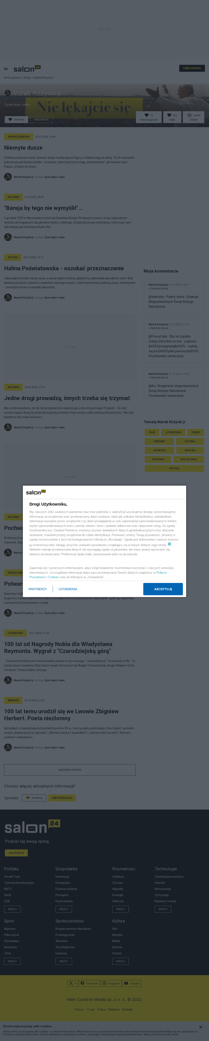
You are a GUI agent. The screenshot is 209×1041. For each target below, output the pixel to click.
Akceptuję (163, 589)
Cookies (53, 577)
